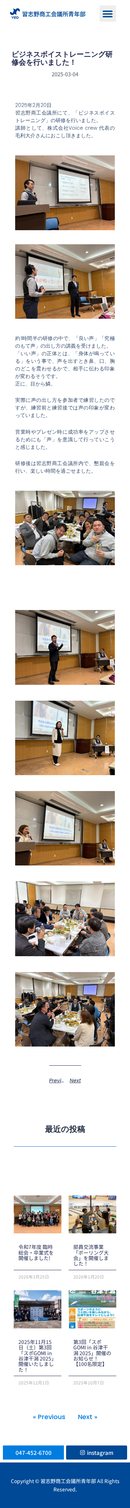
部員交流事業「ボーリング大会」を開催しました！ (91, 1255)
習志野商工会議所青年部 (54, 13)
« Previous (49, 1416)
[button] (108, 13)
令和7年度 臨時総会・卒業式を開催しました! (36, 1252)
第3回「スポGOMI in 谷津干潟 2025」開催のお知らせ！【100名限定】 (92, 1353)
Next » (88, 1416)
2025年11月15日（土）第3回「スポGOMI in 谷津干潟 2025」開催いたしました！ (37, 1355)
